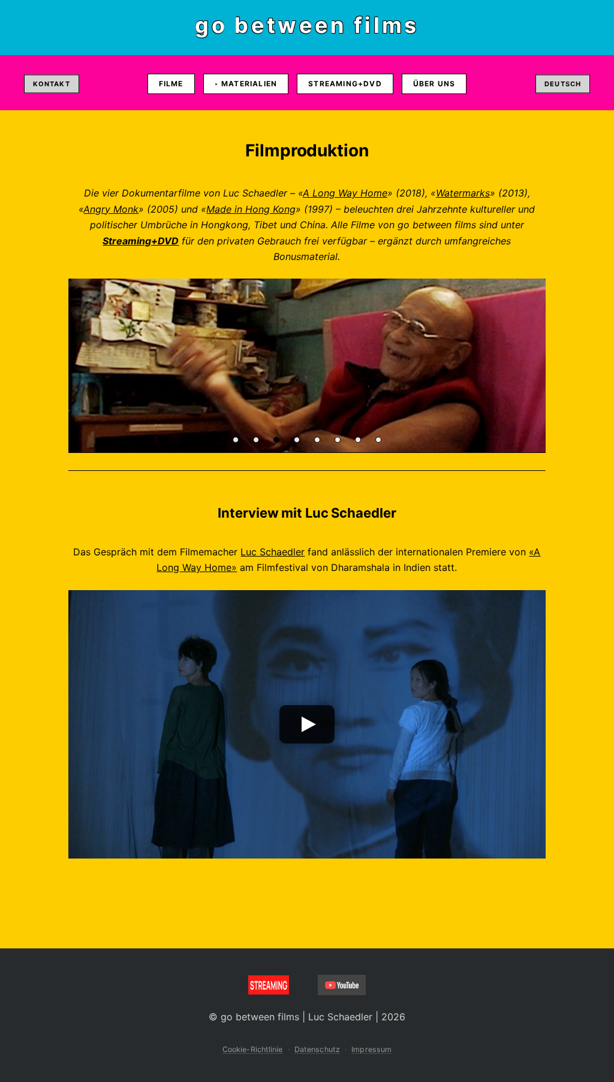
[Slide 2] (256, 440)
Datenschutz (317, 1049)
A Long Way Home (345, 193)
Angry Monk (111, 209)
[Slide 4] (297, 440)
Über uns (434, 83)
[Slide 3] (276, 440)
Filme (171, 83)
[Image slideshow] (307, 365)
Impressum (371, 1049)
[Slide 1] (235, 440)
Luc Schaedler (272, 552)
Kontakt (51, 84)
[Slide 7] (358, 440)
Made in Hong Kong (251, 209)
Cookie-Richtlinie (252, 1049)
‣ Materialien (246, 83)
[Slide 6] (337, 440)
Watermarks (463, 193)
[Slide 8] (378, 440)
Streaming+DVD (345, 83)
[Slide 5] (317, 440)
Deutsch (562, 84)
